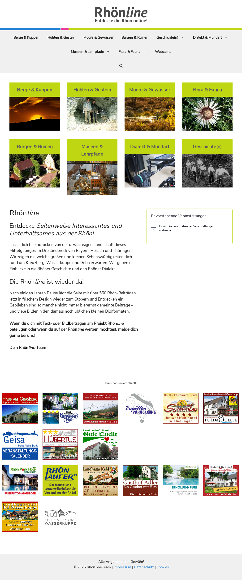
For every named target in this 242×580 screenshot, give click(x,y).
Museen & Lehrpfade (87, 51)
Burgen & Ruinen (134, 37)
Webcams (163, 51)
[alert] (189, 228)
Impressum (123, 567)
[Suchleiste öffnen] (121, 66)
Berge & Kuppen (26, 37)
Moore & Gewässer (98, 37)
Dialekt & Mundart (207, 37)
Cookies (163, 567)
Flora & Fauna (129, 51)
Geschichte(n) (167, 37)
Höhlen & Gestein (61, 37)
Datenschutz (144, 567)
